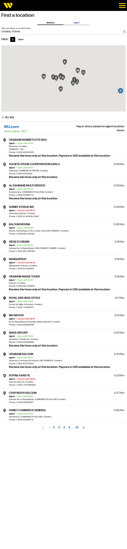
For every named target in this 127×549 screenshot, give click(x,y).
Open (20, 39)
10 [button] (77, 427)
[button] (82, 427)
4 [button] (64, 427)
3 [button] (59, 427)
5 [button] (69, 427)
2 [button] (54, 427)
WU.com (11, 127)
